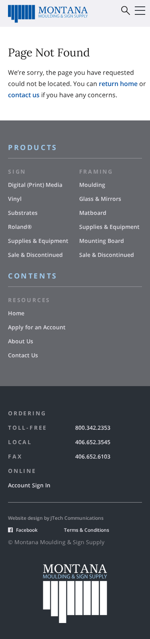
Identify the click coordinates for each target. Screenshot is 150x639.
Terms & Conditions (86, 530)
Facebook (27, 530)
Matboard (92, 212)
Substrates (23, 212)
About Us (20, 341)
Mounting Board (101, 240)
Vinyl (15, 198)
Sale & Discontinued (35, 254)
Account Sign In (29, 485)
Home (16, 313)
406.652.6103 (92, 456)
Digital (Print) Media (35, 184)
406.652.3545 (92, 442)
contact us (24, 94)
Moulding (92, 184)
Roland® (20, 226)
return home (118, 83)
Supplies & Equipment (38, 240)
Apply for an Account (37, 327)
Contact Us (23, 355)
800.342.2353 (92, 427)
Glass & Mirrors (100, 198)
